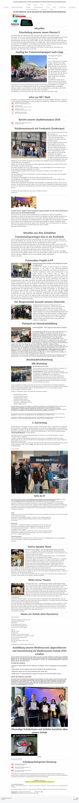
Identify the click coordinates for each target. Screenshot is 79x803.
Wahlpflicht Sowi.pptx (19, 105)
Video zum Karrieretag (15, 448)
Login (77, 798)
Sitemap (9, 798)
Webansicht (76, 799)
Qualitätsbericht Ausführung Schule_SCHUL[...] (23, 122)
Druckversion (5, 798)
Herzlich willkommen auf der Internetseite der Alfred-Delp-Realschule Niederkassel (39, 2)
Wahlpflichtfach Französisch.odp (21, 112)
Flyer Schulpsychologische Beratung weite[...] (23, 770)
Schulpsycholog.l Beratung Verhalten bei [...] (23, 767)
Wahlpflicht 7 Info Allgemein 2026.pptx (22, 102)
